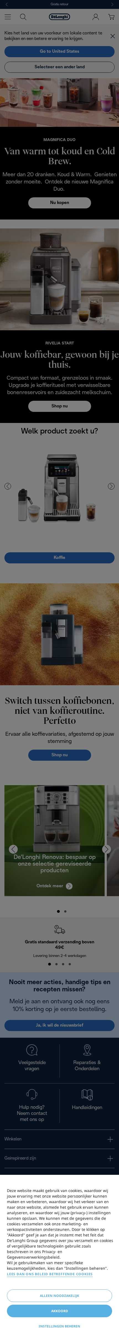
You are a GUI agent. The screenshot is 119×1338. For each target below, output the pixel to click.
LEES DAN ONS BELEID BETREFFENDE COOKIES (50, 1274)
